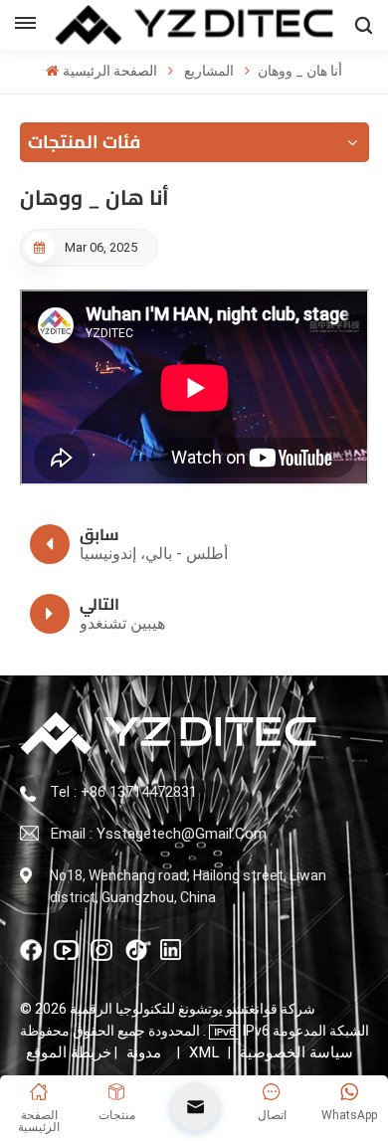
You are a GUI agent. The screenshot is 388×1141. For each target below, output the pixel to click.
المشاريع (209, 71)
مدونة (143, 1052)
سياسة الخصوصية (296, 1052)
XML (204, 1052)
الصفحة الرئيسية (109, 71)
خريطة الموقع (98, 1052)
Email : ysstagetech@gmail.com (158, 834)
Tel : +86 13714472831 (123, 792)
